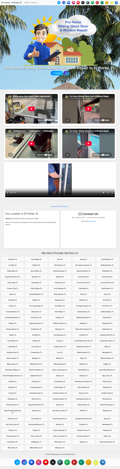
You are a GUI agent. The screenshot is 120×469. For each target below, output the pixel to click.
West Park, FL (13, 448)
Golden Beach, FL (83, 312)
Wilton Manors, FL (36, 448)
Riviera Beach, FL (12, 405)
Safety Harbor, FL (83, 405)
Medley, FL (60, 358)
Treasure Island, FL (83, 436)
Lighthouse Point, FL (83, 346)
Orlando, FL (13, 381)
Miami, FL (83, 358)
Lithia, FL (107, 346)
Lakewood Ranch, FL (107, 335)
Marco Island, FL (13, 358)
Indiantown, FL (107, 329)
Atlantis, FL (36, 265)
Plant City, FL (36, 399)
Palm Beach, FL (60, 381)
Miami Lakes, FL (12, 364)
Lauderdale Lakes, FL (107, 341)
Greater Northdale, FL (12, 317)
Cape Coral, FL (107, 277)
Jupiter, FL (12, 335)
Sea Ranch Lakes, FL (60, 410)
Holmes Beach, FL (12, 329)
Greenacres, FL (36, 317)
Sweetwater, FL (107, 424)
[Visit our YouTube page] (46, 462)
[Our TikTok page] (87, 2)
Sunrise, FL (60, 424)
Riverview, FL (107, 399)
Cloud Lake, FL (60, 282)
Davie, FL (12, 294)
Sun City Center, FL (13, 424)
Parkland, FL (107, 387)
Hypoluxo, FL (60, 329)
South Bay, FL (36, 418)
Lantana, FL (36, 341)
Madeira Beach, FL (83, 352)
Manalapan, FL (107, 352)
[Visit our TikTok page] (60, 462)
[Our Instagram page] (73, 2)
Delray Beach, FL (60, 294)
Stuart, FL (107, 418)
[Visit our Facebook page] (31, 462)
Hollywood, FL (107, 323)
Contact (26, 2)
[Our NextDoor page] (102, 2)
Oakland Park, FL (36, 375)
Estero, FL (12, 306)
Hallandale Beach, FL (83, 317)
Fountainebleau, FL (13, 312)
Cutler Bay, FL (84, 288)
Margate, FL (36, 358)
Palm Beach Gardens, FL (83, 381)
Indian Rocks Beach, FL (83, 329)
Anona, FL (83, 259)
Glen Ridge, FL (60, 312)
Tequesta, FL (107, 430)
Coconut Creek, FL (83, 282)
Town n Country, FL (60, 436)
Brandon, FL (36, 277)
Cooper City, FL (12, 288)
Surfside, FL (83, 424)
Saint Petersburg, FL (107, 405)
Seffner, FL (83, 410)
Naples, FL (36, 300)
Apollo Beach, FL (107, 259)
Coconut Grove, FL (107, 282)
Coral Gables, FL (36, 288)
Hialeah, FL (13, 323)
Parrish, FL (13, 393)
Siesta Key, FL (13, 418)
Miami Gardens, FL (107, 358)
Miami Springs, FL (60, 364)
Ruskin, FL (60, 405)
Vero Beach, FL (12, 442)
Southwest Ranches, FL (83, 418)
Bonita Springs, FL (60, 271)
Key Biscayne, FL (60, 335)
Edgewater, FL (60, 300)
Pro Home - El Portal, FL (12, 3)
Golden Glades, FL (107, 312)
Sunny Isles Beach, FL (36, 424)
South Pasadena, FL (60, 418)
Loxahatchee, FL (36, 352)
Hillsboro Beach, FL (60, 323)
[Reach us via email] (17, 462)
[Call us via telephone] (66, 73)
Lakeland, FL (83, 335)
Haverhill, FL (107, 317)
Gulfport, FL (60, 317)
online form (92, 221)
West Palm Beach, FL (107, 442)
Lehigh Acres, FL (60, 346)
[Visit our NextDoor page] (81, 462)
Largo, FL (60, 341)
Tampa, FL (36, 430)
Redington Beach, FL (83, 399)
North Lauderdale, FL (60, 370)
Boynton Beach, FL (84, 271)
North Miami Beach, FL (107, 370)
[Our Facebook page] (68, 2)
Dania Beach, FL (107, 288)
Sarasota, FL (36, 410)
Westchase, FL (60, 442)
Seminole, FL (107, 410)
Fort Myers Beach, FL (83, 306)
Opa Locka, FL (107, 375)
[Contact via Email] (59, 2)
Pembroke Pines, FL (60, 393)
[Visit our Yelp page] (74, 462)
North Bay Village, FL (12, 370)
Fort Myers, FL (60, 306)
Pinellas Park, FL (107, 393)
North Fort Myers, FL (36, 370)
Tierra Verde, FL (36, 436)
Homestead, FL (36, 329)
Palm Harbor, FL (60, 387)
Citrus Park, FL (12, 282)
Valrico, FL (107, 436)
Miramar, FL (84, 364)
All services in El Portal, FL (60, 206)
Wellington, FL (36, 442)
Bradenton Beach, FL (12, 277)
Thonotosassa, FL (12, 436)
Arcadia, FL (13, 265)
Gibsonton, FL (36, 312)
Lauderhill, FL (13, 346)
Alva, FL (60, 259)
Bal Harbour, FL (60, 265)
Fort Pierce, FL (107, 306)
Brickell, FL (60, 277)
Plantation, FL (13, 399)
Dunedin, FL (12, 300)
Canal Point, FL (83, 277)
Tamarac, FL (12, 430)
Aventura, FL (12, 259)
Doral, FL (83, 294)
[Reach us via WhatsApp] (92, 2)
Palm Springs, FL (84, 387)
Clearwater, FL (36, 282)
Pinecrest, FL (83, 393)
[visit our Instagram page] (38, 462)
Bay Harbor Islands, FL (83, 265)
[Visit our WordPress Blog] (116, 2)
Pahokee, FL (36, 381)
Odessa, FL (60, 375)
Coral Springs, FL (60, 288)
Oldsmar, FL (83, 375)
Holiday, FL (84, 323)
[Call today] (63, 2)
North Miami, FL (83, 370)
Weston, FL (84, 442)
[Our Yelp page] (97, 2)
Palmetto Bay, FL (36, 387)
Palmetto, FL (12, 387)
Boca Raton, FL (36, 271)
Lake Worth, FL (12, 341)
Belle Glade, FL (12, 271)
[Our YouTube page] (78, 2)
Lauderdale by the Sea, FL (83, 341)
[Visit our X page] (53, 462)
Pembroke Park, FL (36, 393)
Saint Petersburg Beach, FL (12, 412)
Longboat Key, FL (12, 352)
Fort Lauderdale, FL (36, 306)
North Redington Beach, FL (12, 375)
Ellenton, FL (83, 300)
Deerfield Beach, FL (36, 294)
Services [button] (34, 2)
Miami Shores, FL (36, 364)
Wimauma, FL (60, 448)
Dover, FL (107, 294)
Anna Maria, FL (36, 259)
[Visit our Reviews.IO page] (95, 462)
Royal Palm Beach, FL (36, 405)
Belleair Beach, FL (107, 265)
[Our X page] (83, 2)
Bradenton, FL (107, 271)
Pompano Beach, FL (60, 399)
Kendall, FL (36, 335)
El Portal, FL (107, 300)
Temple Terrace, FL (83, 430)
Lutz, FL (60, 352)
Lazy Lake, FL (36, 346)
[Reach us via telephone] (24, 462)
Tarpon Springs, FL (60, 430)
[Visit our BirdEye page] (88, 462)
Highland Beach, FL (36, 323)
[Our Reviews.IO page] (111, 2)
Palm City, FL (107, 381)
